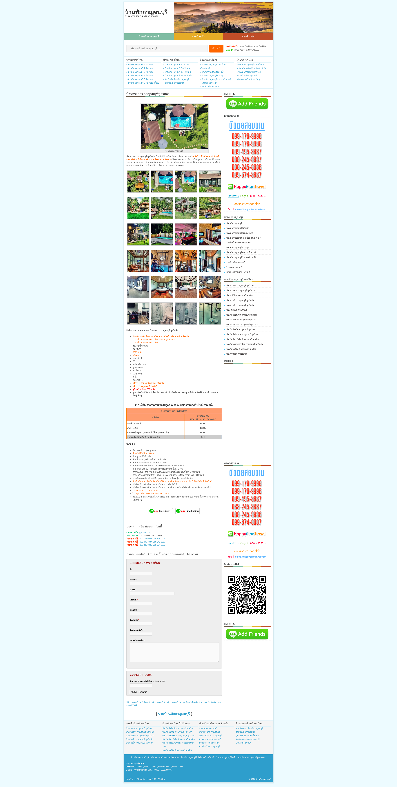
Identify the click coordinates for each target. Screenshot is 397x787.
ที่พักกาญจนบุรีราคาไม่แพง (137, 702)
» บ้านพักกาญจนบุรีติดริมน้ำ (212, 72)
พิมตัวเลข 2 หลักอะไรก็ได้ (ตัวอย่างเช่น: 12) (148, 681)
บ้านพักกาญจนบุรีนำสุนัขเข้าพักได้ (241, 257)
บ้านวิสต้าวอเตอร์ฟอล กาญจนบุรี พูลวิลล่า (244, 344)
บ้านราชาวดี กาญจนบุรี (236, 354)
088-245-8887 (159, 542)
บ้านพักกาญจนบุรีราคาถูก (174, 702)
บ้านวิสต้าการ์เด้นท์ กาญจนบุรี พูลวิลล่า (243, 339)
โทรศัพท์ (134, 600)
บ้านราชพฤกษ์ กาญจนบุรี (210, 739)
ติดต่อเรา (262, 757)
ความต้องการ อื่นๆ (137, 640)
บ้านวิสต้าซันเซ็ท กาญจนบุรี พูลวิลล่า (242, 315)
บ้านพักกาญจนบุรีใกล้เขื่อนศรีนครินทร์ (197, 757)
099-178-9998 (146, 539)
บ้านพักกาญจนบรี (156, 702)
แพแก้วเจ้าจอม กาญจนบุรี (210, 736)
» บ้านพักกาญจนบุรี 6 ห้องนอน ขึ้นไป (142, 83)
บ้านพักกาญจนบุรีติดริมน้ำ (237, 228)
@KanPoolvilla (145, 532)
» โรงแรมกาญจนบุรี (208, 83)
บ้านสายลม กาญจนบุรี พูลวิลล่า (240, 285)
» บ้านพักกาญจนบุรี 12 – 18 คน (177, 72)
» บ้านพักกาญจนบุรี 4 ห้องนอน (139, 75)
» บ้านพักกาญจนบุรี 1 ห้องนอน (139, 65)
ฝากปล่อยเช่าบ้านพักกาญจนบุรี (249, 728)
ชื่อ (131, 569)
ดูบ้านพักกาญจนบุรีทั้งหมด (247, 736)
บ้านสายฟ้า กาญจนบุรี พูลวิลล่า (240, 300)
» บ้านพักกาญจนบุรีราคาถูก (212, 75)
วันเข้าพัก (134, 610)
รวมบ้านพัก (198, 36)
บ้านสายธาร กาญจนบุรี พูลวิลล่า (240, 290)
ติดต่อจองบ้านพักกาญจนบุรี (238, 272)
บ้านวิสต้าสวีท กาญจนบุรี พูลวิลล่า (241, 329)
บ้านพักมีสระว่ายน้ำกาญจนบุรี (198, 702)
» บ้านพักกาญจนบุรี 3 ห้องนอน (139, 72)
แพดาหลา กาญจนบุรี (208, 728)
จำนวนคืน (134, 620)
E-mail (133, 590)
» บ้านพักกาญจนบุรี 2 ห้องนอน (139, 68)
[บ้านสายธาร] (138, 192)
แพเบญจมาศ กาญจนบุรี (209, 732)
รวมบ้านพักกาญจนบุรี (174, 714)
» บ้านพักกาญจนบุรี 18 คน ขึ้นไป (177, 75)
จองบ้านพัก (248, 36)
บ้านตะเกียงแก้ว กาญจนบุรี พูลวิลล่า (242, 325)
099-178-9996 (159, 539)
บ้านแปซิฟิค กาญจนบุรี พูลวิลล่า (240, 295)
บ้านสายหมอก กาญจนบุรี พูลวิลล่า (241, 320)
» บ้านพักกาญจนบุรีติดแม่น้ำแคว (251, 65)
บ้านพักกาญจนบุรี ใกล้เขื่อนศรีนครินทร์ (243, 238)
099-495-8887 (146, 542)
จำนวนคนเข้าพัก (137, 630)
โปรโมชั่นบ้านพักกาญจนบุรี (238, 243)
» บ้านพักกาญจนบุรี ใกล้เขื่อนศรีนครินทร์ (213, 66)
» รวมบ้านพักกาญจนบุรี (173, 83)
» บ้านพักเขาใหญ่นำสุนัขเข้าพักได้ (251, 68)
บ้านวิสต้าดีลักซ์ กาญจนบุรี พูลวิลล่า (241, 349)
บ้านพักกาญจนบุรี (146, 12)
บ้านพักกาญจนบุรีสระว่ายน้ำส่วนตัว (241, 252)
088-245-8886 (146, 545)
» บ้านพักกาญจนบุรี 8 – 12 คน (176, 68)
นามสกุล (133, 580)
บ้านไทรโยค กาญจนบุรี (236, 310)
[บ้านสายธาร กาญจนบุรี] (138, 324)
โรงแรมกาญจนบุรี (234, 267)
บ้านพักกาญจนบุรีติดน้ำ (226, 757)
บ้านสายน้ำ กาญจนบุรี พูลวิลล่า (240, 305)
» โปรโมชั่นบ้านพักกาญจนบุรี (176, 79)
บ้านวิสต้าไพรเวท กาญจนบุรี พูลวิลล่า (242, 334)
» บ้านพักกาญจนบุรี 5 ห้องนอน (139, 79)
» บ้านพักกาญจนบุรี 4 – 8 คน (176, 65)
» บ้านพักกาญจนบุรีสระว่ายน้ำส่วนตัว (216, 79)
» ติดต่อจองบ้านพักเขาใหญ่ (248, 79)
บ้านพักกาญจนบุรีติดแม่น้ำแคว (239, 233)
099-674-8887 (159, 545)
